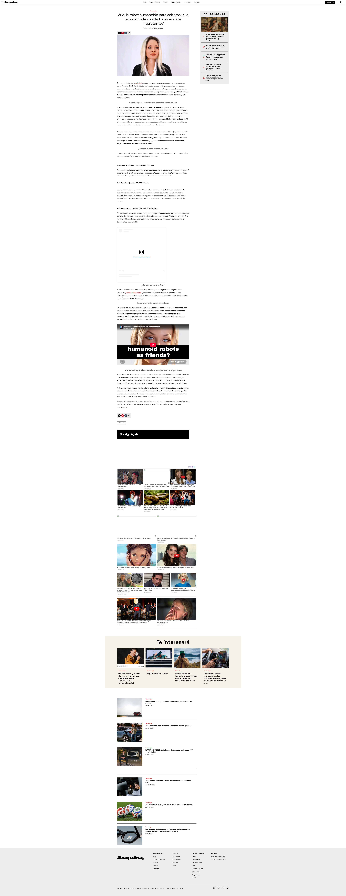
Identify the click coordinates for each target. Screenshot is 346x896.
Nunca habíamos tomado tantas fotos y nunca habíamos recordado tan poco (186, 677)
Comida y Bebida (176, 2)
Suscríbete (330, 2)
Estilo (145, 2)
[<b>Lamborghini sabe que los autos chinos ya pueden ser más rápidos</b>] (129, 707)
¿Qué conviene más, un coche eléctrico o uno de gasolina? (168, 726)
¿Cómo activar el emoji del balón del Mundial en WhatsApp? (169, 805)
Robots (121, 423)
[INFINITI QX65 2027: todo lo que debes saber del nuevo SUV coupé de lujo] (129, 756)
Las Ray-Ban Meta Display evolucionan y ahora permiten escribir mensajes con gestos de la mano (167, 830)
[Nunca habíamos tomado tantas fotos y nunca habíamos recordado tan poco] (187, 658)
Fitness (165, 2)
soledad (138, 83)
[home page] (11, 2)
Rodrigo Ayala (158, 28)
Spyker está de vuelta (157, 673)
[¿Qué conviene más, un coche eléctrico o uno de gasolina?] (129, 732)
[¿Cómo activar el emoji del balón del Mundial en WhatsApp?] (129, 811)
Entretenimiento (155, 2)
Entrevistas (187, 2)
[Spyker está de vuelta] (159, 658)
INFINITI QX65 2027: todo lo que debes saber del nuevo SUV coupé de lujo (169, 751)
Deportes (197, 2)
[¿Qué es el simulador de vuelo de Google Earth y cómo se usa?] (129, 786)
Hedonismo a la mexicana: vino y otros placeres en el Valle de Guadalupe (215, 47)
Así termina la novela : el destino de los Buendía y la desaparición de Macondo (215, 37)
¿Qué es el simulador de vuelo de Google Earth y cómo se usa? (168, 781)
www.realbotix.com (133, 293)
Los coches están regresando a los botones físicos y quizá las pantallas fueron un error (215, 678)
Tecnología (153, 11)
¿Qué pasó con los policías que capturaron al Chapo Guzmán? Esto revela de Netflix (215, 56)
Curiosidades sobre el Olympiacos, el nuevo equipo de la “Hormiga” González (214, 67)
